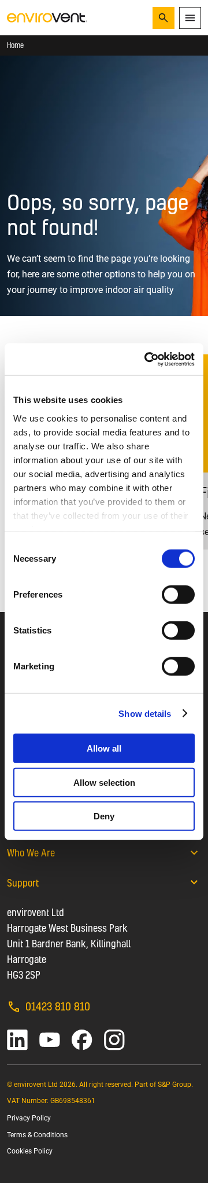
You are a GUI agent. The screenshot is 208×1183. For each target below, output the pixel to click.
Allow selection (104, 782)
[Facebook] (82, 1040)
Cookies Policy (30, 1151)
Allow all (104, 748)
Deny (104, 816)
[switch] (178, 594)
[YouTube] (49, 1040)
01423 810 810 (57, 1006)
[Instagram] (114, 1040)
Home (15, 45)
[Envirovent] (47, 17)
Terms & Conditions (37, 1135)
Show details (144, 713)
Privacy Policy (29, 1118)
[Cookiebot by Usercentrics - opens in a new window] (147, 359)
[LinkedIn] (17, 1040)
